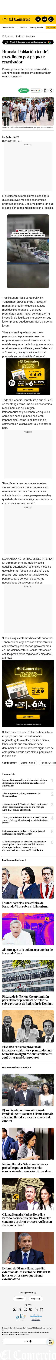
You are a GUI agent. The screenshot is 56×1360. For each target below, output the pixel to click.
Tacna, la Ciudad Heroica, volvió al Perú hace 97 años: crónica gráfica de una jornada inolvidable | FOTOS (25, 820)
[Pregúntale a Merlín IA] (50, 1342)
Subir (26, 1341)
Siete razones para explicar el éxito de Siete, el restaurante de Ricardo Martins (23, 832)
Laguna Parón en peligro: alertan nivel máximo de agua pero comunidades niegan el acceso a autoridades (24, 782)
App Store (19, 1299)
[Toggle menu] (5, 19)
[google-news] (41, 1309)
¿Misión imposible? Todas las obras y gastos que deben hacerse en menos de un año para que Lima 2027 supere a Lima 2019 (24, 807)
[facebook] (14, 1309)
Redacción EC (12, 137)
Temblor (23, 27)
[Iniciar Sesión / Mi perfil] (51, 19)
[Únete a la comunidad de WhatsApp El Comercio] (23, 90)
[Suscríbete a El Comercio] (44, 19)
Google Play (35, 1299)
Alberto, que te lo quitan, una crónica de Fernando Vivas (21, 795)
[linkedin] (36, 1309)
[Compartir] (51, 90)
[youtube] (31, 1309)
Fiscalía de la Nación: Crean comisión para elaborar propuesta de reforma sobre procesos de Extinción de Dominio (27, 999)
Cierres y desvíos (36, 27)
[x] (20, 1309)
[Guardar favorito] (45, 90)
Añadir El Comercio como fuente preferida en (28, 42)
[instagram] (25, 1309)
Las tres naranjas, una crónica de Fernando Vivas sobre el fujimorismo (25, 904)
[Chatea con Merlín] (38, 19)
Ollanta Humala (27, 195)
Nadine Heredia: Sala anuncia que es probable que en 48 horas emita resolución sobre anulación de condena (27, 1167)
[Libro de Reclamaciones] (36, 1318)
